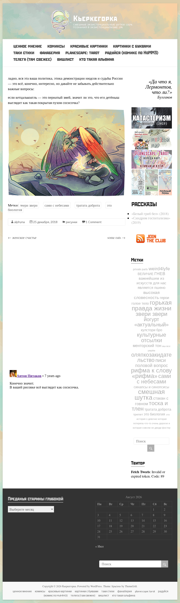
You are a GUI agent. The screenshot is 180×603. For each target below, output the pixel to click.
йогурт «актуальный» (151, 321)
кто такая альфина (96, 59)
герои (164, 297)
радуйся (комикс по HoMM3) (131, 52)
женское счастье (22, 237)
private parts (140, 269)
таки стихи (23, 52)
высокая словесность (147, 295)
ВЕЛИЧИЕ (145, 274)
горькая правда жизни (152, 305)
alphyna (19, 222)
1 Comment (94, 222)
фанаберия (50, 52)
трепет (138, 414)
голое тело (140, 303)
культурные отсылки (151, 337)
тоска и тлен (150, 406)
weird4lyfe (159, 268)
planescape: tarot (82, 52)
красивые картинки (89, 46)
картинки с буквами (132, 46)
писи (160, 360)
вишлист (65, 59)
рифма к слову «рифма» (151, 373)
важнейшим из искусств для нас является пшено (151, 283)
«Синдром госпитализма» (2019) (150, 220)
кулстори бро (151, 330)
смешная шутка (150, 394)
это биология (154, 414)
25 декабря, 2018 (45, 222)
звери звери (29, 205)
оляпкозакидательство (151, 357)
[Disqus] (66, 305)
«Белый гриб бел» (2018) (150, 213)
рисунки (71, 222)
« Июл (99, 546)
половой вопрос (151, 365)
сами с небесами (57, 205)
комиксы (56, 46)
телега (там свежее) (32, 59)
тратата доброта (88, 205)
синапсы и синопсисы (151, 387)
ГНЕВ (159, 273)
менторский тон (147, 346)
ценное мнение (27, 46)
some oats (116, 237)
